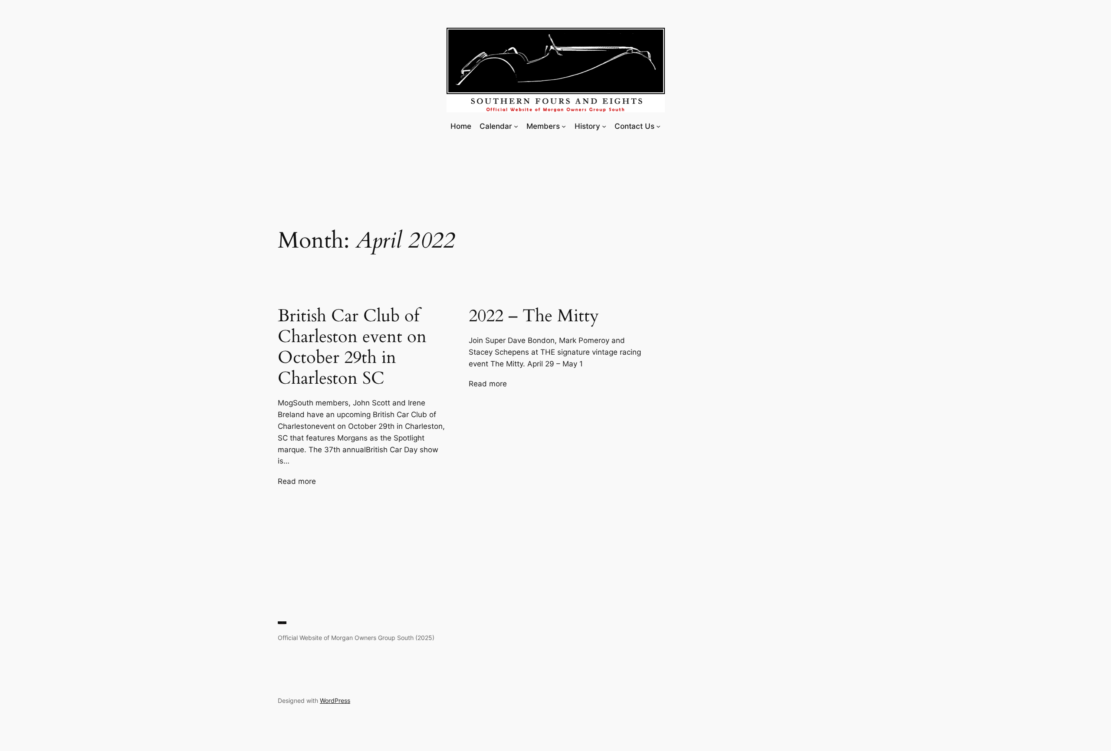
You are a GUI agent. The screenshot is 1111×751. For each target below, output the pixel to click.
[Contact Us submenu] (658, 126)
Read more (297, 482)
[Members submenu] (564, 126)
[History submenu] (604, 126)
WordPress (335, 700)
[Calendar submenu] (516, 126)
